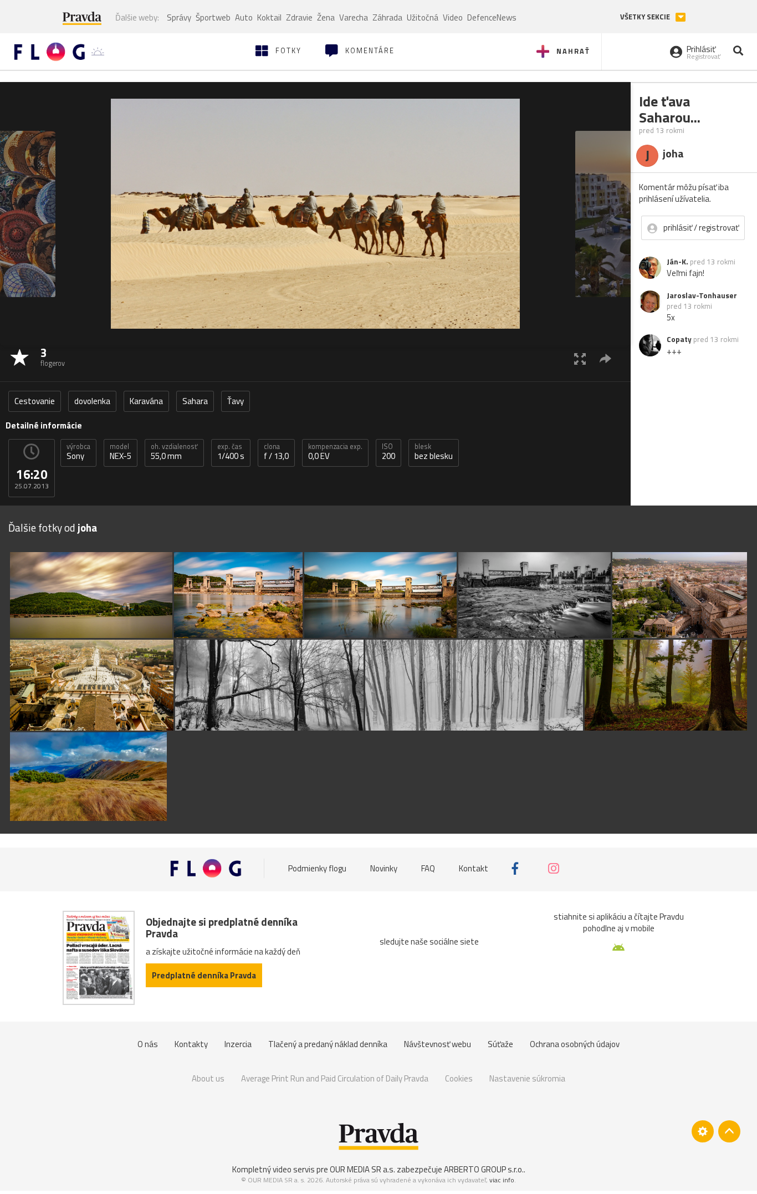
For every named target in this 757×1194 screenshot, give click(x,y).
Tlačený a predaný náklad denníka (327, 1044)
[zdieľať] (605, 358)
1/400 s (230, 451)
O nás (147, 1044)
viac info (501, 1180)
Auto (244, 17)
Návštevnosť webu (437, 1044)
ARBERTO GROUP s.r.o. (484, 1169)
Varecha (353, 17)
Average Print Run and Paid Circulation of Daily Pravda (334, 1078)
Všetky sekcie (646, 17)
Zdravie (299, 17)
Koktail (269, 17)
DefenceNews (491, 17)
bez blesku (434, 451)
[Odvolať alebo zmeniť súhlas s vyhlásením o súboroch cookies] (703, 1131)
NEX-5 (120, 451)
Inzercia (238, 1044)
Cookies (459, 1078)
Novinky (383, 868)
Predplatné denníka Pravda (204, 975)
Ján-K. (677, 261)
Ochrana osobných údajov (575, 1044)
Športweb (213, 17)
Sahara (195, 401)
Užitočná (422, 17)
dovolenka (92, 401)
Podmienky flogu (317, 868)
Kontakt (473, 868)
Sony (78, 451)
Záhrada (387, 17)
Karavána (146, 401)
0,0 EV (335, 451)
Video (453, 17)
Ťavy (235, 401)
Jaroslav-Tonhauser (702, 295)
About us (208, 1078)
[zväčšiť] (580, 358)
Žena (326, 17)
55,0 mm (174, 451)
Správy (179, 17)
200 (388, 451)
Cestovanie (34, 401)
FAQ (428, 868)
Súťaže (500, 1044)
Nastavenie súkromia (527, 1078)
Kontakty (191, 1044)
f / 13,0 (276, 451)
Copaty (679, 339)
